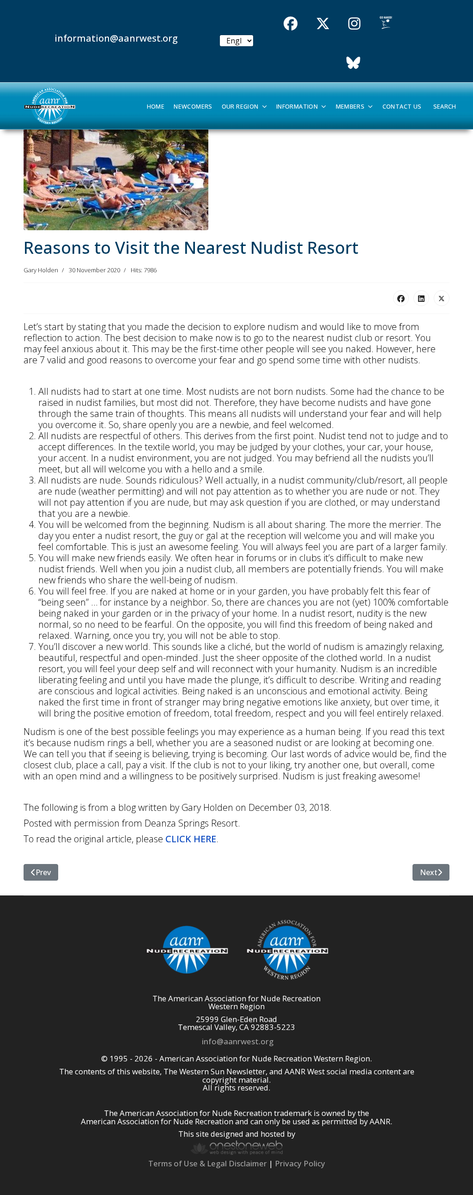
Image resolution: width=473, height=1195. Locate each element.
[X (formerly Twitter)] (441, 298)
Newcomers (193, 107)
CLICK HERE (190, 839)
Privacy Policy (300, 1163)
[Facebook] (401, 298)
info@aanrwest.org (237, 1041)
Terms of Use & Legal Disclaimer (207, 1163)
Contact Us (402, 107)
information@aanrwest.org (116, 38)
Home (156, 107)
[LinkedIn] (421, 298)
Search (444, 107)
